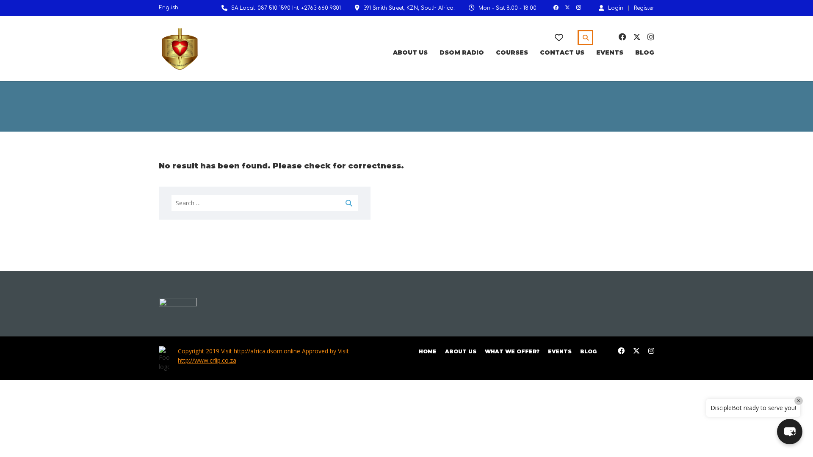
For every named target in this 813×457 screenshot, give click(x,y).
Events (609, 52)
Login (615, 8)
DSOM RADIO (462, 52)
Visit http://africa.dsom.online (260, 351)
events (560, 351)
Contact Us (562, 52)
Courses (512, 52)
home (428, 351)
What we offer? (512, 351)
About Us (410, 52)
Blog (644, 52)
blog (588, 351)
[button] (789, 431)
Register (644, 8)
